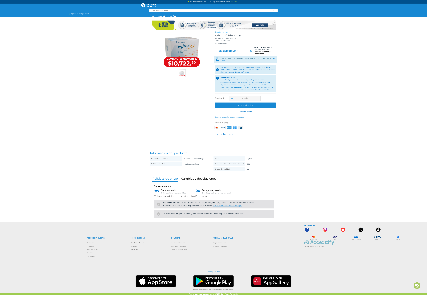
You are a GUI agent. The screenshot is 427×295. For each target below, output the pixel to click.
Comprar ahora (245, 112)
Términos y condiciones (179, 249)
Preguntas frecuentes (178, 246)
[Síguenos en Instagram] (324, 230)
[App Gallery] (271, 281)
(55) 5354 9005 (236, 87)
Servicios (134, 246)
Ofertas (200, 23)
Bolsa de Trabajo (92, 249)
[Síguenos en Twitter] (360, 230)
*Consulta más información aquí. (227, 206)
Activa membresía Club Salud (200, 1)
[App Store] (156, 281)
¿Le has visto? (91, 256)
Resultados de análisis (138, 243)
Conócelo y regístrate (220, 246)
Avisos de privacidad (178, 243)
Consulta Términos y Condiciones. (262, 53)
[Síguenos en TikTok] (378, 230)
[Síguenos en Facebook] (306, 230)
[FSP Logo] (148, 5)
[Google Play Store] (213, 281)
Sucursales (211, 23)
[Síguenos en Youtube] (342, 230)
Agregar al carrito (245, 105)
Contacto (90, 253)
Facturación (224, 23)
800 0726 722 (235, 1)
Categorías (188, 23)
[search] (273, 10)
